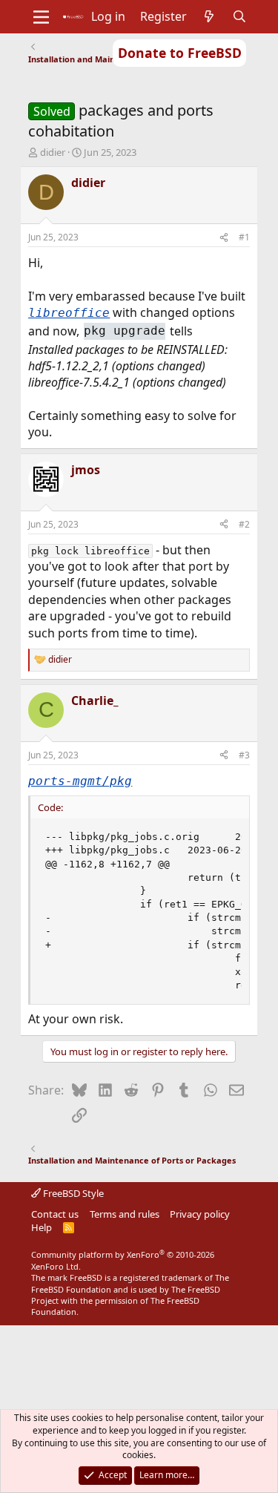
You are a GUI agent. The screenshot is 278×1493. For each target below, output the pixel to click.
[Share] (224, 237)
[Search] (239, 16)
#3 (244, 755)
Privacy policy (200, 1214)
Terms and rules (124, 1214)
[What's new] (209, 16)
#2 (244, 524)
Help (41, 1227)
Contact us (55, 1214)
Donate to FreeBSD (180, 53)
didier (52, 152)
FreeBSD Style (72, 1193)
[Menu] (41, 17)
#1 (244, 237)
